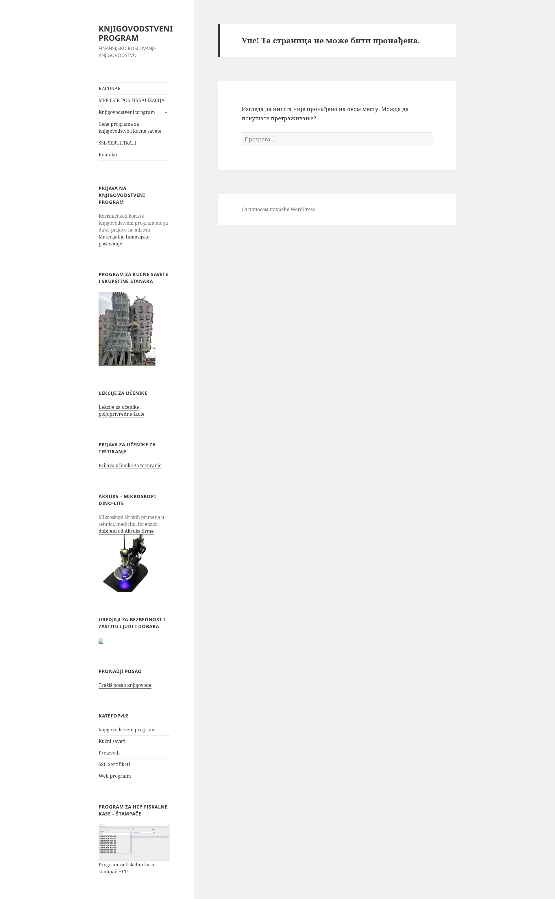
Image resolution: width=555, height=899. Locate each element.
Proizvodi (109, 753)
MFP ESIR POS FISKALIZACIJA (131, 100)
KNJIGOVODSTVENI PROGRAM (136, 33)
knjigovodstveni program (126, 729)
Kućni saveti (112, 741)
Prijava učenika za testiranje (130, 465)
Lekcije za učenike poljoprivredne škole (122, 410)
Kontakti (108, 154)
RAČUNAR (110, 88)
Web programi (115, 776)
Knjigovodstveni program (127, 112)
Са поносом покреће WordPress (278, 209)
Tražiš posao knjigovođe (125, 685)
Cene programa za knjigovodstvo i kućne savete (130, 127)
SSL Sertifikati (114, 764)
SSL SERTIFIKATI (117, 143)
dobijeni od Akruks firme (126, 531)
